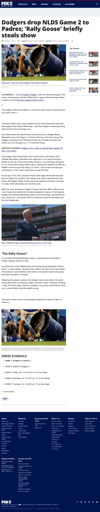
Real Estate (71, 433)
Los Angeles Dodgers (28, 94)
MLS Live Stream (23, 491)
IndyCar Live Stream (24, 475)
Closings (21, 424)
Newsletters (5, 451)
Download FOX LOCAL (56, 431)
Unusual (4, 444)
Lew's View (88, 424)
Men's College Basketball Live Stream (23, 479)
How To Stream (57, 421)
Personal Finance (73, 431)
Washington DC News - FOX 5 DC (7, 470)
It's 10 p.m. (55, 449)
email (96, 502)
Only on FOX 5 (91, 418)
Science (4, 446)
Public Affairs (56, 437)
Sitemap (4, 453)
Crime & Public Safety (6, 438)
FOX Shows (55, 428)
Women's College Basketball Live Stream (23, 485)
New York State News (6, 429)
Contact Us (55, 439)
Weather (22, 418)
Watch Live (5, 421)
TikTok (85, 502)
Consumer (71, 421)
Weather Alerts (23, 426)
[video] (93, 54)
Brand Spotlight (90, 431)
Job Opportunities (57, 435)
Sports (4, 448)
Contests (54, 442)
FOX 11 (14, 41)
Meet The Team (57, 424)
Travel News (22, 431)
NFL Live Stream (23, 464)
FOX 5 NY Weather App (24, 434)
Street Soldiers (89, 421)
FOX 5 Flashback (90, 426)
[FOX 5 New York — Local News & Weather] (8, 4)
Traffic (20, 428)
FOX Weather (22, 437)
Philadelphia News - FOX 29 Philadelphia (8, 466)
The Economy (72, 428)
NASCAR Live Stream (25, 472)
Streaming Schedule (8, 424)
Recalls (70, 424)
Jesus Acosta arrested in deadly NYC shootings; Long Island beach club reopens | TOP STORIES (77, 54)
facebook (77, 502)
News (4, 418)
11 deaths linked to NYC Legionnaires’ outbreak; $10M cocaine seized (78, 63)
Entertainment (6, 441)
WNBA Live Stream (24, 489)
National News (6, 432)
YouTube (89, 502)
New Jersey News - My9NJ (8, 462)
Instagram (81, 502)
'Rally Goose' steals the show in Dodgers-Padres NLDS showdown (25, 83)
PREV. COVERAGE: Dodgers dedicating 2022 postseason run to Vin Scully (27, 243)
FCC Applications (57, 446)
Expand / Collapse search (97, 4)
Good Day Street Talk (40, 424)
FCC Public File (56, 444)
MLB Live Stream (23, 470)
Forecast (21, 421)
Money (71, 418)
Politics (4, 435)
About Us (56, 418)
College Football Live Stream (24, 467)
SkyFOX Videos (89, 428)
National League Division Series (30, 100)
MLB (19, 41)
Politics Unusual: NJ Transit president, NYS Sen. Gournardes (77, 89)
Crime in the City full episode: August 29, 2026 (78, 80)
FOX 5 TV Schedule (57, 426)
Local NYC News (7, 426)
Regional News (8, 458)
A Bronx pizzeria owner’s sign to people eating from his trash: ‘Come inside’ (78, 72)
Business (71, 426)
